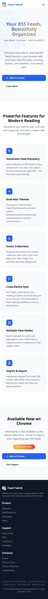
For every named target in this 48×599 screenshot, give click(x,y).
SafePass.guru (9, 584)
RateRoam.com (38, 584)
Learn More (12, 86)
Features (6, 508)
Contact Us (7, 541)
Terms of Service (10, 566)
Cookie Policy (8, 570)
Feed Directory (9, 512)
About (5, 558)
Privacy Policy (8, 562)
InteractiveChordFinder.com (14, 581)
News (4, 520)
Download (7, 516)
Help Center (8, 533)
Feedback (6, 545)
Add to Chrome (16, 78)
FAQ (4, 537)
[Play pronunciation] (24, 45)
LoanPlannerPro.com (37, 581)
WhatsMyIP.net (23, 584)
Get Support (12, 464)
